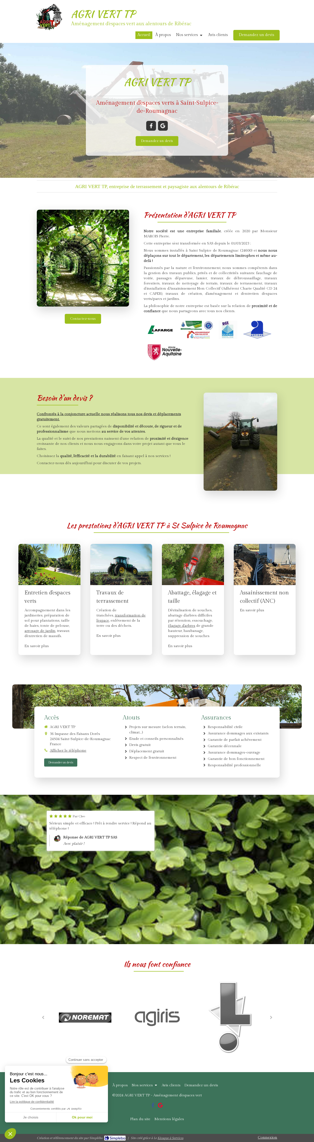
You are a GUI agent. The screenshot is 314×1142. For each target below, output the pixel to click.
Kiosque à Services (170, 1138)
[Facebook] (151, 126)
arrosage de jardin (40, 631)
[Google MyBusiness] (163, 126)
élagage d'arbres (181, 626)
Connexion (267, 1137)
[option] (100, 830)
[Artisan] (257, 330)
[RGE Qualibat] (228, 330)
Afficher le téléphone (68, 750)
